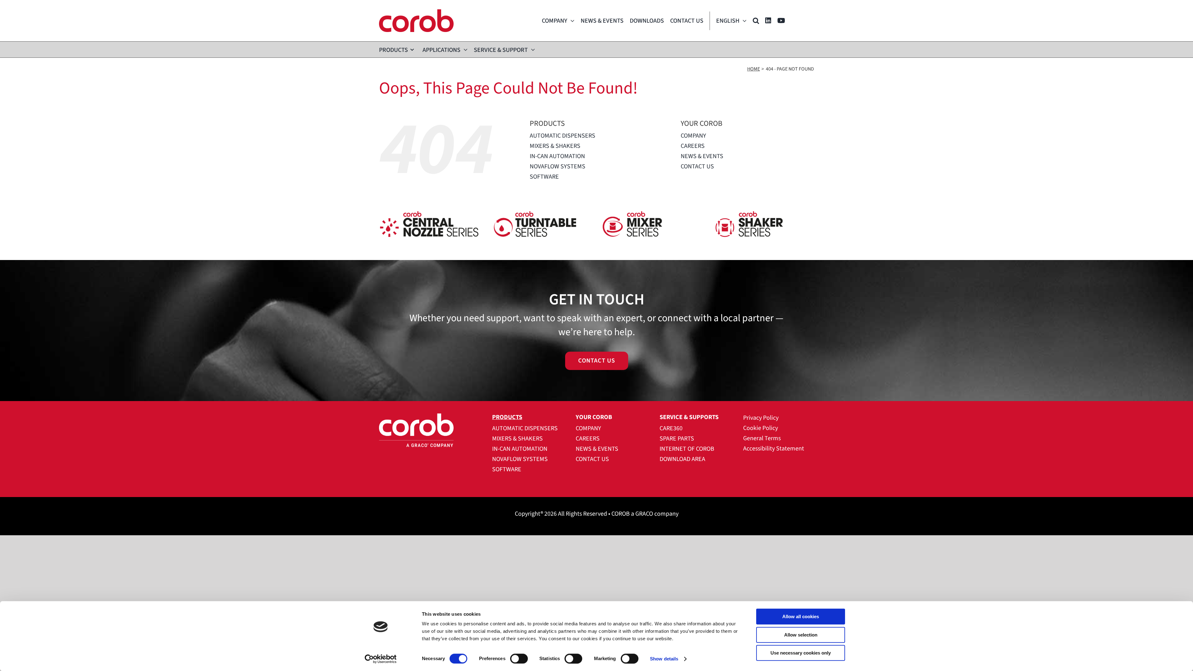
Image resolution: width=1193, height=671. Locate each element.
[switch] (519, 659)
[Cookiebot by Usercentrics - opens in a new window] (381, 659)
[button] (756, 20)
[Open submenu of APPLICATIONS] (464, 49)
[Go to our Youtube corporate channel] (781, 20)
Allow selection (800, 634)
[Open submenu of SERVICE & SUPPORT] (531, 49)
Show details (664, 658)
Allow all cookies (800, 616)
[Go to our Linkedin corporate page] (768, 20)
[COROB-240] (416, 12)
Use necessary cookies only (800, 652)
